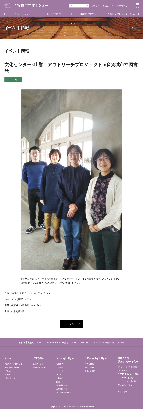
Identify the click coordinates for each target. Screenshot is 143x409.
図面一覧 (59, 382)
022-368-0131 (57, 342)
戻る (71, 324)
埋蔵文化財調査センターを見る (122, 14)
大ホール (59, 367)
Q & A (120, 388)
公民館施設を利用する (96, 358)
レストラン (122, 371)
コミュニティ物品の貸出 (128, 381)
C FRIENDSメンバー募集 (128, 374)
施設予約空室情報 (11, 367)
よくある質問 (108, 6)
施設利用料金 (61, 385)
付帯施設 (59, 378)
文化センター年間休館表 (128, 367)
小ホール (59, 371)
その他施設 (122, 392)
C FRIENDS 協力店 (126, 378)
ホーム (7, 358)
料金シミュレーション (65, 392)
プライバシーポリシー (127, 385)
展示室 (59, 375)
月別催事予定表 (39, 367)
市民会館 (59, 364)
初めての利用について (13, 364)
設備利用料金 (61, 389)
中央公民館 (89, 364)
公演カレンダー (39, 364)
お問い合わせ (122, 6)
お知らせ (8, 371)
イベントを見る (21, 14)
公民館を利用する (88, 14)
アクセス (95, 6)
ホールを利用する (55, 14)
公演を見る (38, 358)
